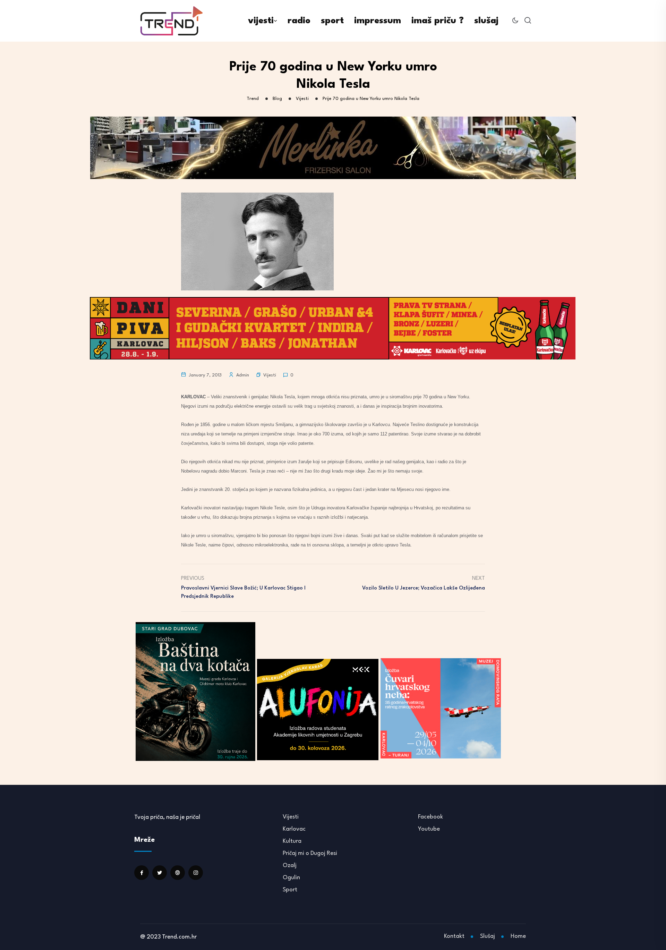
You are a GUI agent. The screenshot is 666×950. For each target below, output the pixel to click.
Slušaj (487, 936)
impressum (377, 20)
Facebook (430, 817)
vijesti (261, 20)
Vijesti (269, 375)
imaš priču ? (437, 20)
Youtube (429, 829)
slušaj (486, 20)
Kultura (292, 841)
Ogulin (291, 878)
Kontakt (454, 936)
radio (299, 20)
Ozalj (290, 865)
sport (332, 20)
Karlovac (294, 829)
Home (518, 936)
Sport (290, 890)
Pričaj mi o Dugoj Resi (310, 853)
